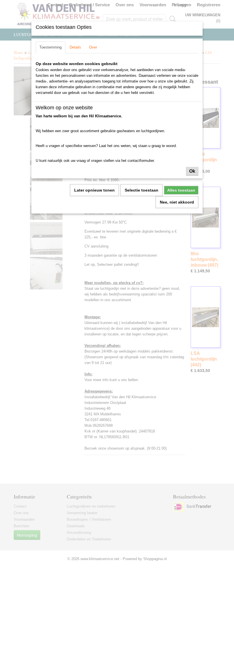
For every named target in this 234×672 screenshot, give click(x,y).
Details (75, 47)
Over (93, 47)
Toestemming (50, 47)
